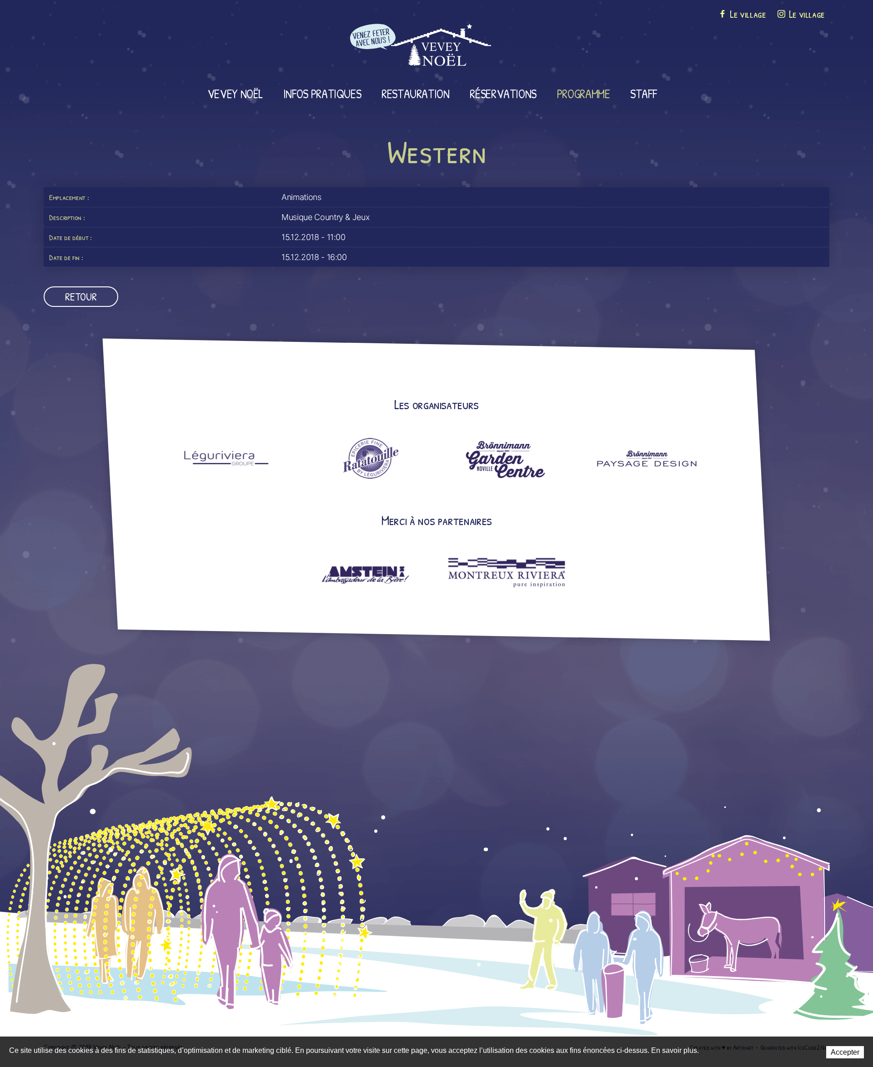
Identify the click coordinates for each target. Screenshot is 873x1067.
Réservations (503, 93)
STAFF (643, 93)
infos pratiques (322, 93)
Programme (583, 93)
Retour (80, 296)
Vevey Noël (235, 93)
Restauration (415, 93)
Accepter (845, 1052)
